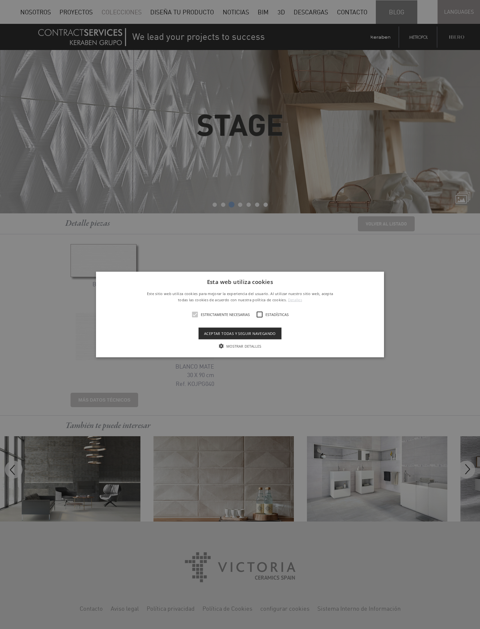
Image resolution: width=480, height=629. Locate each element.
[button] (240, 314)
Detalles (295, 299)
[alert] (240, 314)
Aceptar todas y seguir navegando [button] (240, 333)
